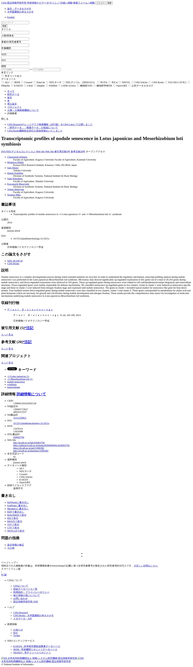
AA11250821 (19, 418)
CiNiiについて (20, 586)
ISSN (3, 54)
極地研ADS (86, 85)
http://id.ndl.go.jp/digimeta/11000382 (30, 451)
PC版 (4, 574)
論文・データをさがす (19, 8)
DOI (3, 60)
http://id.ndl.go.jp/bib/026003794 (29, 442)
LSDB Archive (68, 85)
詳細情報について (31, 394)
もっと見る (7, 334)
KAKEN (18, 85)
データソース (8, 79)
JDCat (114, 82)
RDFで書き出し (15, 512)
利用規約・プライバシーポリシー (31, 592)
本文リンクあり (13, 76)
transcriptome (13, 387)
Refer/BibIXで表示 (16, 515)
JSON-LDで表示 (15, 531)
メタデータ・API (22, 618)
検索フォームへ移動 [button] (84, 3)
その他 (10, 548)
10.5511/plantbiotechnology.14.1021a (31, 423)
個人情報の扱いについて (26, 595)
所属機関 (6, 48)
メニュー (100, 3)
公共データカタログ (142, 85)
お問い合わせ (20, 598)
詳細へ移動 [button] (66, 3)
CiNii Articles (141, 82)
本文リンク (7, 72)
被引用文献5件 (62, 151)
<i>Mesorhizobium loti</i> (20, 379)
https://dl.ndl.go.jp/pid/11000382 (28, 448)
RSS (15, 633)
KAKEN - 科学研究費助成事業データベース (36, 646)
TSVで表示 (13, 524)
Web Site (40, 151)
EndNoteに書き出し (17, 505)
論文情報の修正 (15, 545)
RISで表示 (12, 518)
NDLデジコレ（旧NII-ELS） (81, 82)
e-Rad (29, 85)
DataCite (41, 82)
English (10, 17)
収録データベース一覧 (25, 589)
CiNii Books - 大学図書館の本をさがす (33, 615)
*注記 (28, 328)
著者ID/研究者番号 (11, 42)
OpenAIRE (122, 85)
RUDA (104, 82)
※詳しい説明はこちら (146, 565)
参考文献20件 (78, 151)
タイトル (6, 29)
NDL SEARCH (15, 261)
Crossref (28, 82)
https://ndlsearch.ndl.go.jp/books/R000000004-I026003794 (41, 445)
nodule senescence (16, 381)
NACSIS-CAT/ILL (177, 82)
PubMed (53, 85)
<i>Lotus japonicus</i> (18, 376)
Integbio (40, 85)
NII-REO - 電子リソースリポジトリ (32, 652)
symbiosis (12, 384)
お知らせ (18, 629)
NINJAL (126, 82)
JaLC (7, 82)
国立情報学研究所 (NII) (25, 601)
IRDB (17, 82)
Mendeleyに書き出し (18, 508)
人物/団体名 (7, 35)
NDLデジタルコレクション (21, 151)
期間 (3, 66)
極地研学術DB (104, 85)
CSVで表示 (13, 527)
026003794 (18, 437)
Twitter (16, 635)
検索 (109, 3)
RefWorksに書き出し (18, 502)
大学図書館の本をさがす (20, 12)
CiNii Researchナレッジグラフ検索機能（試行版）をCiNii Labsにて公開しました (50, 124)
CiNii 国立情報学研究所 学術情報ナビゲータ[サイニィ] (30, 3)
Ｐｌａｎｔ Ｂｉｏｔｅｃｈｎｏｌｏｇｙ (30, 309)
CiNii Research (20, 612)
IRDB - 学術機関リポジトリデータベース (35, 649)
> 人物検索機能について (26, 110)
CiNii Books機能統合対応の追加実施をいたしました (35, 130)
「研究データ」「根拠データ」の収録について (32, 127)
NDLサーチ (55, 82)
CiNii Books (158, 82)
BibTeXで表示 (14, 521)
